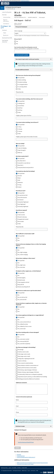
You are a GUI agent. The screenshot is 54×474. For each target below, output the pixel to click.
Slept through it (22, 150)
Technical (4, 30)
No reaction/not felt (23, 195)
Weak (19, 178)
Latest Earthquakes (6, 12)
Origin (4, 32)
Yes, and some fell (22, 299)
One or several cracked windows (25, 363)
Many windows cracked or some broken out (28, 365)
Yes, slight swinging (22, 252)
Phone (17, 412)
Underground (21, 103)
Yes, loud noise (21, 267)
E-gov (29, 470)
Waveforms (5, 35)
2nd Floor (20, 108)
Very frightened (21, 204)
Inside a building (22, 80)
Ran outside (21, 221)
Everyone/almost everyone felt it (26, 167)
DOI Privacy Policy (4, 467)
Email (17, 406)
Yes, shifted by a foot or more (24, 326)
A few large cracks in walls (24, 354)
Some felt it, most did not (24, 163)
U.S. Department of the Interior (6, 470)
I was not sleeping (22, 148)
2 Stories (20, 129)
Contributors (6, 23)
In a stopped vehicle (23, 84)
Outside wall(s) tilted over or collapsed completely (30, 374)
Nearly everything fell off (24, 287)
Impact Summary (21, 456)
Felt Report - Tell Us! (6, 26)
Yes (17, 41)
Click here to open (20, 426)
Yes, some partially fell (23, 341)
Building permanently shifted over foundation (29, 379)
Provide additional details (22, 69)
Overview (4, 14)
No (17, 43)
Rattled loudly (21, 280)
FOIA (37, 470)
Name (17, 400)
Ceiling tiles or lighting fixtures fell (26, 358)
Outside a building (22, 82)
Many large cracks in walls (24, 356)
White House (24, 470)
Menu (2, 8)
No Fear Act (33, 470)
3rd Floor (20, 110)
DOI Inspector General (17, 470)
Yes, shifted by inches (23, 324)
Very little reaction (22, 197)
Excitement (20, 199)
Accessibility (14, 467)
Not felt (20, 175)
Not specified (21, 77)
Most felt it (20, 165)
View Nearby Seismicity (5, 41)
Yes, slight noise (21, 265)
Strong (19, 184)
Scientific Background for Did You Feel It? (26, 457)
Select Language (18, 31)
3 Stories (20, 131)
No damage (20, 349)
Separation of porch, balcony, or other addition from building (32, 376)
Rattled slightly (21, 277)
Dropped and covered (23, 219)
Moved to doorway (22, 217)
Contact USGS (24, 467)
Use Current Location (22, 55)
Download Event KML (7, 38)
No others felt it (22, 160)
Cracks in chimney (22, 361)
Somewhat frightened (23, 202)
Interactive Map (6, 17)
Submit (17, 448)
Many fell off (21, 284)
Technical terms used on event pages (25, 464)
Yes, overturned (21, 328)
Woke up (20, 152)
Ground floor (21, 105)
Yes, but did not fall (22, 297)
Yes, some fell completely (24, 343)
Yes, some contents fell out (24, 322)
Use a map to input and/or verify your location (27, 59)
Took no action (21, 214)
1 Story (19, 127)
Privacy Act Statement (21, 27)
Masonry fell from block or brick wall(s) (27, 367)
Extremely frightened (23, 206)
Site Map (19, 467)
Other (19, 89)
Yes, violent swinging (23, 254)
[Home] (5, 5)
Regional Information (6, 20)
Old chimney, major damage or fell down (27, 370)
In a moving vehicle (22, 86)
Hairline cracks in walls (23, 352)
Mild (19, 180)
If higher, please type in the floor (23, 115)
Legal (10, 467)
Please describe (19, 92)
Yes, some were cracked (23, 339)
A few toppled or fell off (23, 282)
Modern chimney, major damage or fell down (28, 372)
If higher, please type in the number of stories (26, 136)
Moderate (20, 182)
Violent (19, 187)
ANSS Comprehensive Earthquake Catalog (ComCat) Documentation (32, 462)
